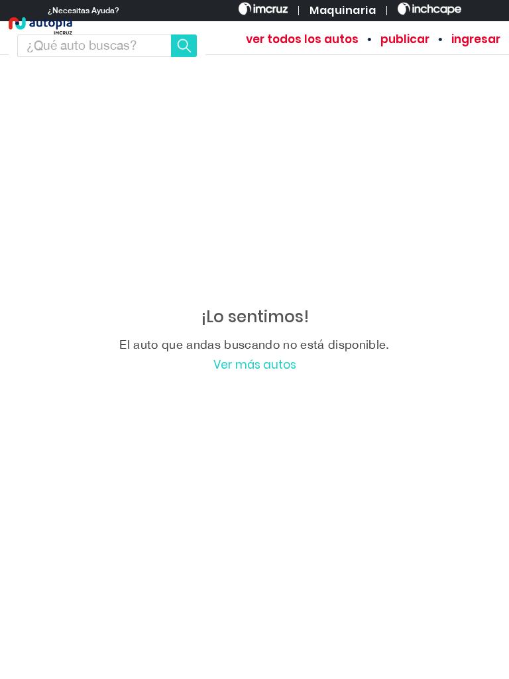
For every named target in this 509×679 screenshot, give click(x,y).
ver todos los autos (302, 39)
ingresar (475, 39)
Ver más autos (254, 365)
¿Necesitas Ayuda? (83, 11)
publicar (404, 39)
